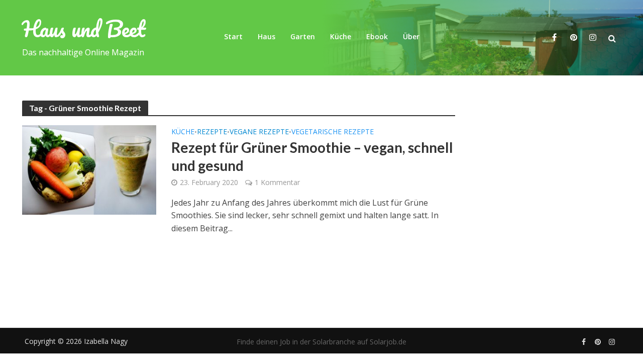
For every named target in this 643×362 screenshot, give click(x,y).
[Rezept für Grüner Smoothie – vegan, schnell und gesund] (89, 168)
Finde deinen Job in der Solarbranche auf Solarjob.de (321, 341)
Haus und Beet (84, 28)
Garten (302, 36)
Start (233, 36)
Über (411, 36)
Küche (340, 36)
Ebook (377, 36)
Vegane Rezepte (259, 132)
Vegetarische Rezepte (332, 132)
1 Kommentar (277, 182)
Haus (266, 36)
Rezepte (212, 132)
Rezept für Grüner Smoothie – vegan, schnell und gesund (312, 156)
